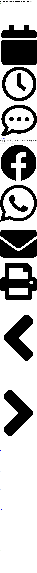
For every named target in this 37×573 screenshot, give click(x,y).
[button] (18, 163)
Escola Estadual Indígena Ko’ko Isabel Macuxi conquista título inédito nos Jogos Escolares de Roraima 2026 (16, 548)
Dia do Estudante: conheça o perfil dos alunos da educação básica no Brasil (11, 509)
